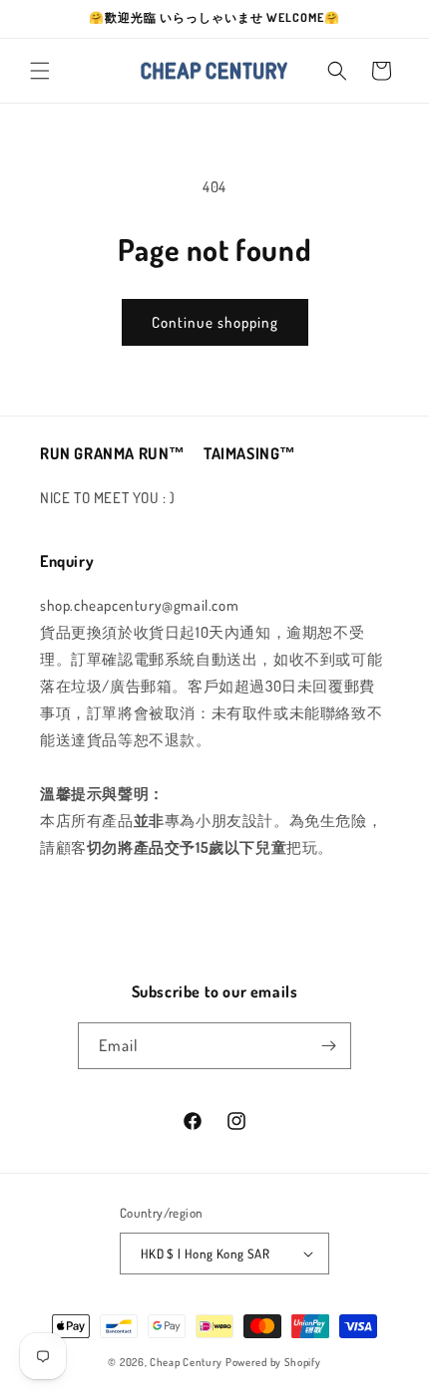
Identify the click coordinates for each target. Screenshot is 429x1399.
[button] (40, 71)
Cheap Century (186, 1362)
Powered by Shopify (273, 1362)
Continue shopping (215, 322)
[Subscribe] (328, 1045)
